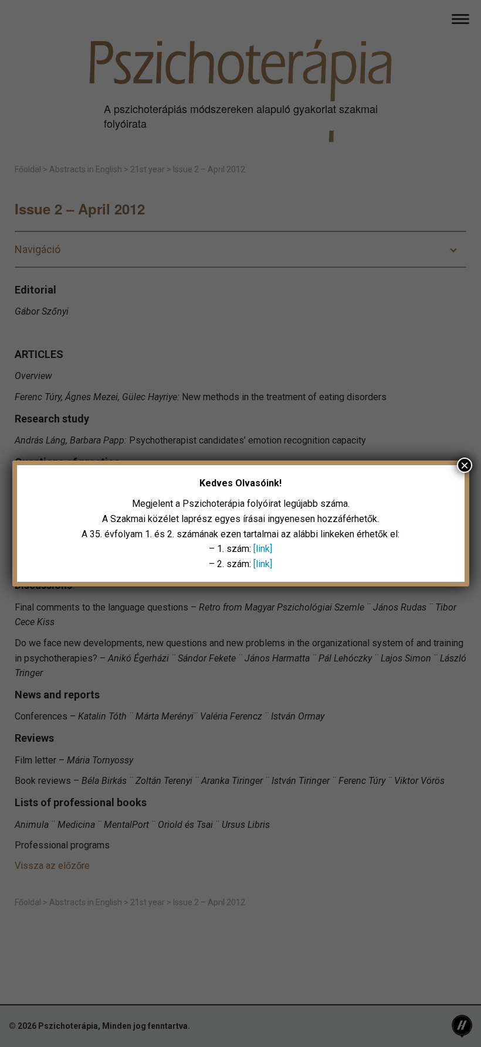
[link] (262, 548)
